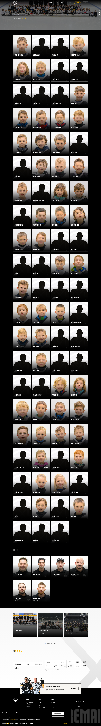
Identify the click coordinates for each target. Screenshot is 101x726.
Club (57, 2)
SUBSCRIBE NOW (72, 689)
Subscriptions (41, 704)
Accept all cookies (57, 713)
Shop (85, 2)
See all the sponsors (16, 655)
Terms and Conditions (42, 707)
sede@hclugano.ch (30, 708)
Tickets (77, 2)
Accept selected (58, 718)
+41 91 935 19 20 (29, 706)
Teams (50, 2)
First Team (53, 702)
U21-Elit (52, 704)
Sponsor (69, 2)
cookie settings (12, 719)
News (79, 706)
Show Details (65, 723)
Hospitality (41, 705)
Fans (62, 2)
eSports (52, 707)
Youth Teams (18, 18)
